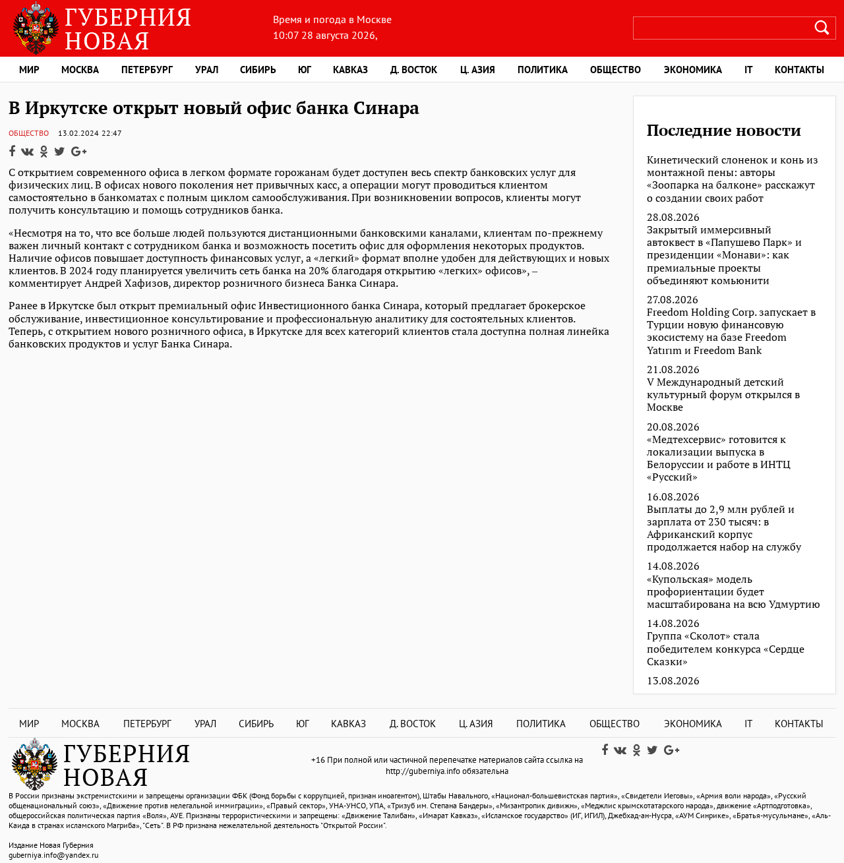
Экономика (693, 69)
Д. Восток (413, 69)
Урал (206, 69)
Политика (543, 69)
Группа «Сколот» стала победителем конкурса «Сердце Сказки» (725, 649)
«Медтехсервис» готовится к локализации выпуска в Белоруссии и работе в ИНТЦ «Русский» (719, 458)
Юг (304, 69)
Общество (615, 69)
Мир (29, 69)
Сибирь (258, 69)
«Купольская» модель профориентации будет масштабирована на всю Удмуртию (733, 592)
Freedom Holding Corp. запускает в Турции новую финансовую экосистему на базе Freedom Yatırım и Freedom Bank (731, 331)
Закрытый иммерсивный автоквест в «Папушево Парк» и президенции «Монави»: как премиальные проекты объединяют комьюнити (724, 255)
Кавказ (350, 69)
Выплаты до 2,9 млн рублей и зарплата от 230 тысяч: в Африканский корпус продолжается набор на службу (724, 528)
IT (748, 69)
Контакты (799, 69)
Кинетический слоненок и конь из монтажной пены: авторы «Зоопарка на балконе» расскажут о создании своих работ (732, 179)
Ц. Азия (477, 69)
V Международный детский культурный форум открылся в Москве (723, 395)
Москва (80, 69)
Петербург (147, 69)
